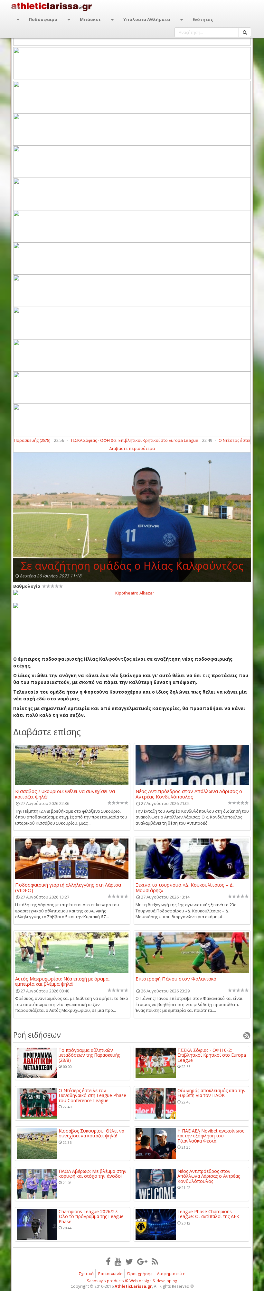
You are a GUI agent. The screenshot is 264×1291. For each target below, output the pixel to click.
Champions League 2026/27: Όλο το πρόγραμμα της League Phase (91, 1216)
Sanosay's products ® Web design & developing (132, 1281)
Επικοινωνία (110, 1273)
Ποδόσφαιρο (43, 19)
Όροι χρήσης (139, 1273)
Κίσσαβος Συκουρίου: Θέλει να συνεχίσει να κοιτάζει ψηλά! (65, 793)
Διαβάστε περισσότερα (132, 448)
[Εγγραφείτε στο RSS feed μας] (155, 1261)
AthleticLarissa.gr (133, 1286)
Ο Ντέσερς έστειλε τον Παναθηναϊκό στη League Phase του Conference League (92, 1095)
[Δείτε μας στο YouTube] (118, 1261)
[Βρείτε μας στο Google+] (142, 1261)
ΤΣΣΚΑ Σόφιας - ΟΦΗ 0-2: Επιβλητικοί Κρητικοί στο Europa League (113, 440)
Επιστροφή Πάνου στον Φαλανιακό (176, 979)
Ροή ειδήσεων (37, 1035)
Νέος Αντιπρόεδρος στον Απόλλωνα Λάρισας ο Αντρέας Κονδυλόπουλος (189, 793)
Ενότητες (203, 19)
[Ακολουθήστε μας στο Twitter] (129, 1261)
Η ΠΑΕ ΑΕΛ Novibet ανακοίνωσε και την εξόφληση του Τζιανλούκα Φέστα (210, 1135)
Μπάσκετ (90, 19)
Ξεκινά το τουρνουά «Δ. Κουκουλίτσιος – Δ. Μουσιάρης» (185, 887)
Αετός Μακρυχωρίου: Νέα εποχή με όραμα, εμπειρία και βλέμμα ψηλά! (62, 981)
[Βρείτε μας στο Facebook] (108, 1261)
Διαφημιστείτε (171, 1273)
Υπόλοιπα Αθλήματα (146, 19)
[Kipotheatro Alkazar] (132, 592)
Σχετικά (86, 1273)
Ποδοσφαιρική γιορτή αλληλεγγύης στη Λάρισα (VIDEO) (68, 887)
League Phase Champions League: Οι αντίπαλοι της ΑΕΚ (208, 1214)
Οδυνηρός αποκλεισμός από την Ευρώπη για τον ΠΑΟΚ (211, 1093)
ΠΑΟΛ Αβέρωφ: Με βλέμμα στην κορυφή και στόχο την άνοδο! (93, 1174)
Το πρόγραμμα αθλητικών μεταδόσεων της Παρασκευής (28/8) (89, 1055)
